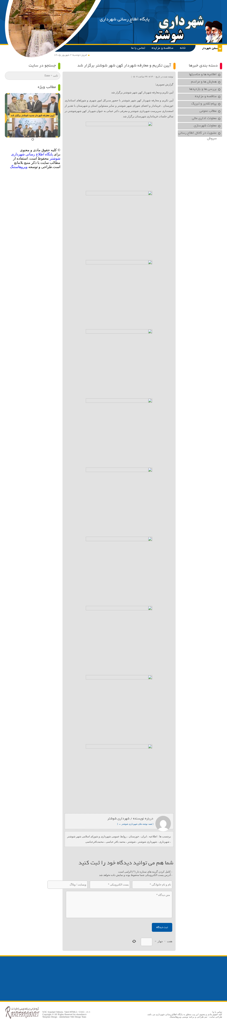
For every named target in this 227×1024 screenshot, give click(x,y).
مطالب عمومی (208, 111)
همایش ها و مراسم (204, 81)
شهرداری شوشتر (147, 841)
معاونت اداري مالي (204, 118)
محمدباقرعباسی (94, 841)
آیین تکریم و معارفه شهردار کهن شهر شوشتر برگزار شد (124, 65)
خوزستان (134, 836)
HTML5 (73, 1012)
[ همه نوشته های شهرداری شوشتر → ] (135, 824)
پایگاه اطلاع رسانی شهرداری (125, 19)
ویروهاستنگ (18, 167)
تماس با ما (138, 48)
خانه (183, 48)
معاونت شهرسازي (205, 125)
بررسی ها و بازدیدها (203, 89)
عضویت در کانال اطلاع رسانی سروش (197, 133)
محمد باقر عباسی (115, 841)
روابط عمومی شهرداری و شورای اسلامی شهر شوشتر (97, 836)
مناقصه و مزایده (162, 48)
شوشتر (131, 841)
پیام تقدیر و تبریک (204, 103)
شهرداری (164, 841)
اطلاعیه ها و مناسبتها (203, 74)
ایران (144, 836)
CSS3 (81, 1012)
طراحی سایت (215, 1017)
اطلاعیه (153, 836)
